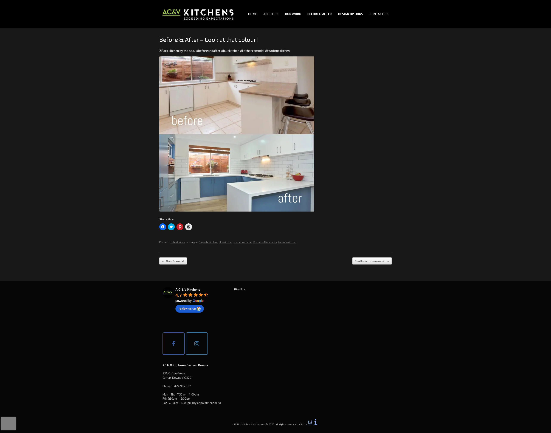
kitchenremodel (243, 242)
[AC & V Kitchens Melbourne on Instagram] (197, 343)
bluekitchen (225, 242)
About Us (271, 14)
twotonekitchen (287, 242)
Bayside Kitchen (208, 242)
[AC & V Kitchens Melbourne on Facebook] (174, 343)
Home (252, 14)
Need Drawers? (173, 261)
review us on (187, 308)
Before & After (319, 14)
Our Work (293, 14)
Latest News (177, 242)
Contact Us (379, 14)
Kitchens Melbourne (265, 242)
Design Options (350, 14)
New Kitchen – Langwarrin (372, 261)
